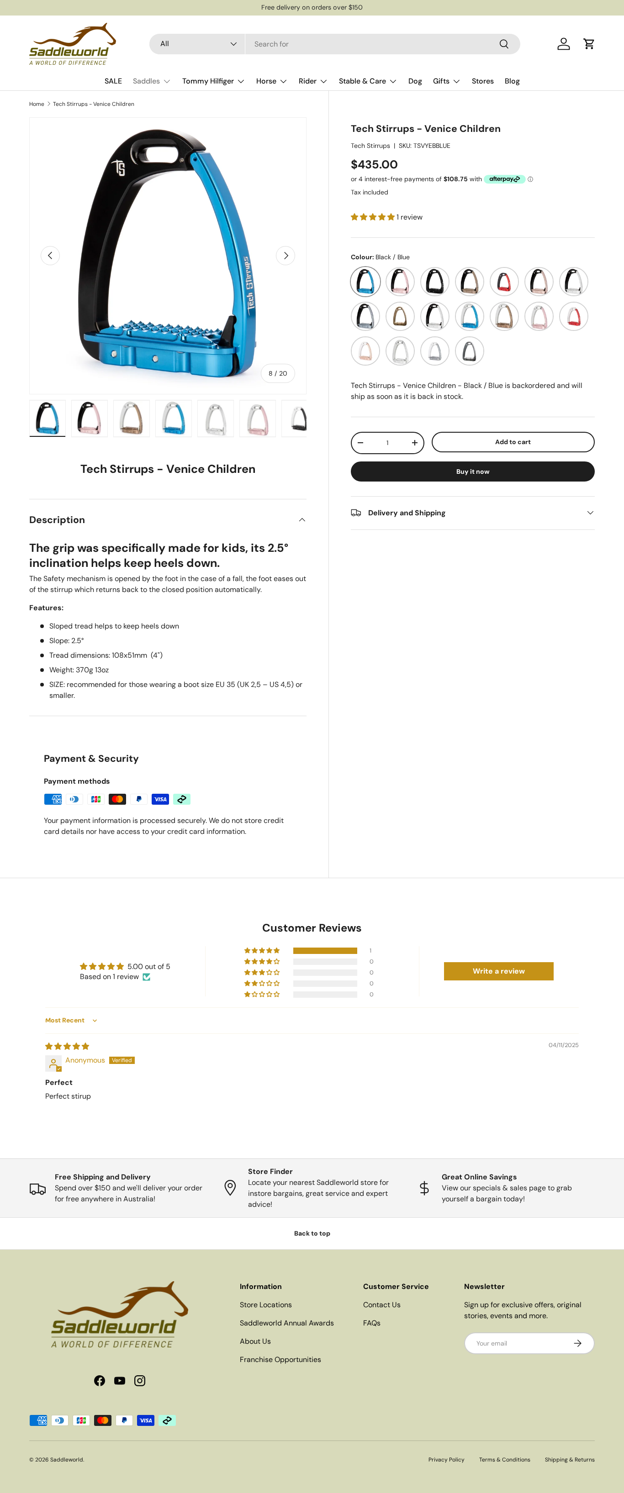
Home (36, 104)
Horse (266, 81)
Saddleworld (66, 1459)
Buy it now (473, 471)
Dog (415, 81)
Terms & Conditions (504, 1459)
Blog (512, 81)
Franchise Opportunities (280, 1359)
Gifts (441, 81)
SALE (113, 81)
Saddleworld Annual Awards (287, 1323)
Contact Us (382, 1305)
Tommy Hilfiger (208, 81)
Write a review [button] (499, 971)
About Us (255, 1341)
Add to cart (513, 442)
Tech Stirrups (370, 145)
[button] (589, 44)
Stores (483, 81)
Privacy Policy (446, 1459)
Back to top (312, 1233)
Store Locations (266, 1305)
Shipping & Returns (570, 1459)
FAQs (372, 1323)
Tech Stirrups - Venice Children (93, 104)
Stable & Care (362, 81)
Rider (308, 81)
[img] (67, 1046)
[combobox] (334, 44)
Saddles (146, 81)
